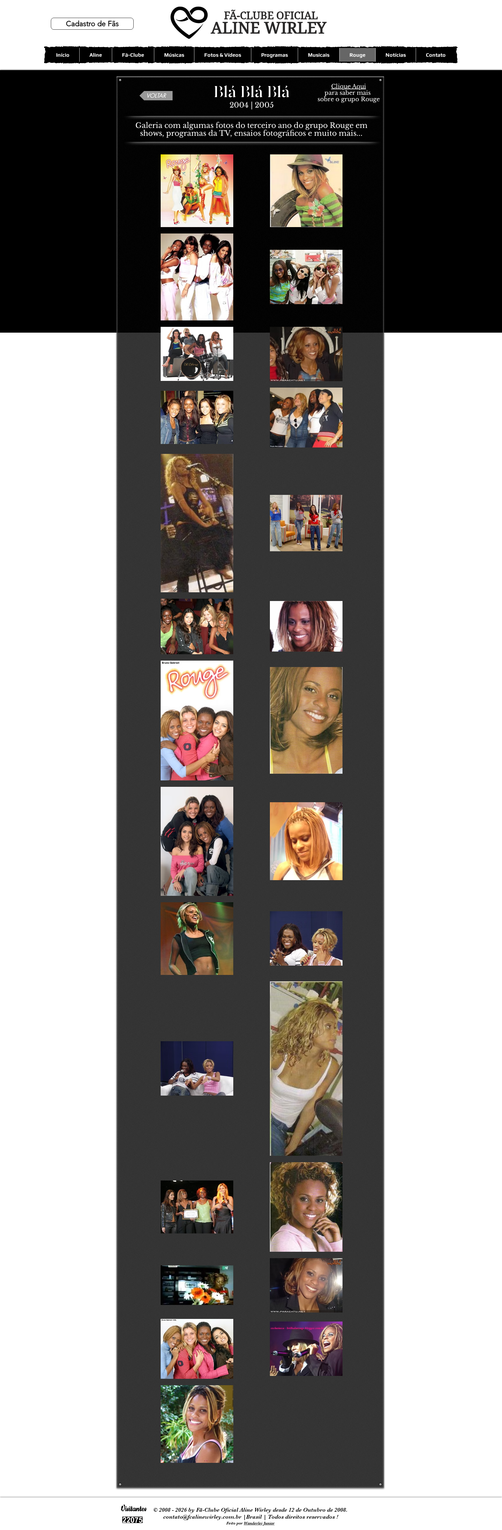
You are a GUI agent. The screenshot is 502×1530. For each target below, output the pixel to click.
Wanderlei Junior (259, 1523)
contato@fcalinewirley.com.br (203, 1516)
